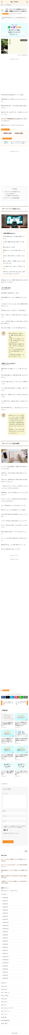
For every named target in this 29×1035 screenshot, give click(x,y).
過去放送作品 (5, 13)
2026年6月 (5, 903)
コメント (5, 793)
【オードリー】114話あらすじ (12, 191)
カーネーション (7, 1011)
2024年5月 (5, 978)
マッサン (5, 1014)
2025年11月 (5, 925)
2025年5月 (5, 944)
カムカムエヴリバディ (8, 1008)
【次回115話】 (19, 133)
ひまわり (5, 1001)
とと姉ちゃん (6, 992)
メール (5, 816)
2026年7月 (5, 900)
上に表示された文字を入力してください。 (11, 833)
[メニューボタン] (2, 2)
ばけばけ (5, 998)
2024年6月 (5, 975)
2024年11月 (5, 959)
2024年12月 (6, 956)
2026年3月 (5, 913)
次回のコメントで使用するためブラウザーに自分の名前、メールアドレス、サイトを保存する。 (15, 827)
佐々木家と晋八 (11, 193)
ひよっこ (5, 1004)
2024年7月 (5, 972)
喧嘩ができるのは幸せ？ (13, 195)
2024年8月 (5, 969)
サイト (4, 821)
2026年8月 (5, 897)
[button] (3, 697)
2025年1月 (5, 953)
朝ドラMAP (14, 2)
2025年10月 (6, 928)
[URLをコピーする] (26, 697)
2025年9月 (5, 931)
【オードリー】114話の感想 (12, 198)
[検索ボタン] (27, 2)
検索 (26, 851)
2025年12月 (6, 922)
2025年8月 (5, 934)
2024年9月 (5, 966)
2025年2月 (5, 950)
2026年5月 (5, 907)
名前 (4, 810)
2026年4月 (5, 910)
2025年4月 (5, 947)
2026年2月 (5, 916)
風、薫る (5, 1023)
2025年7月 (5, 938)
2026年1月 (5, 919)
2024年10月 (6, 962)
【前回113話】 (7, 133)
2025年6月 (5, 941)
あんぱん (5, 986)
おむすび (5, 989)
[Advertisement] (14, 74)
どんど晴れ (5, 995)
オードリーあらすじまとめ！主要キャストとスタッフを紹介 (18, 142)
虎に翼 (4, 1017)
